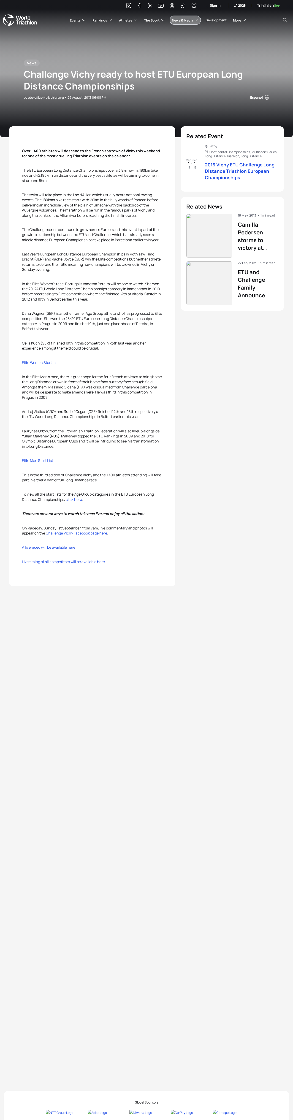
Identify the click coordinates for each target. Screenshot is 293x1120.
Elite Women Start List (40, 362)
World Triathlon (20, 20)
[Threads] (172, 6)
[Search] (284, 20)
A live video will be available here (48, 547)
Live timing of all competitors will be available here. (64, 561)
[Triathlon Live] (268, 5)
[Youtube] (161, 6)
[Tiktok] (183, 6)
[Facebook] (139, 6)
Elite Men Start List (37, 460)
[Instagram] (128, 6)
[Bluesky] (194, 6)
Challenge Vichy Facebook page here (76, 533)
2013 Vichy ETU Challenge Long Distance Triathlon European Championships (239, 171)
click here (74, 499)
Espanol (256, 97)
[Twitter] (150, 6)
